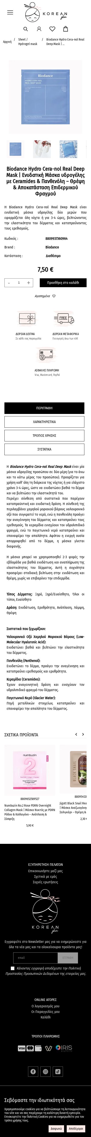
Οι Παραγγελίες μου (45, 1012)
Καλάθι (46, 1017)
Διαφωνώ (56, 1129)
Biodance (52, 247)
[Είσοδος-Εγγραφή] (39, 28)
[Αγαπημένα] (52, 28)
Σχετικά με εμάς (45, 876)
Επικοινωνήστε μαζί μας (45, 871)
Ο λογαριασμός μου (45, 1006)
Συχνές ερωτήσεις (45, 882)
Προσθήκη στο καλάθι (63, 283)
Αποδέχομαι (76, 1129)
